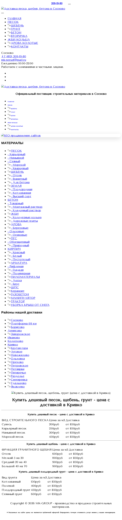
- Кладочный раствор (26, 210)
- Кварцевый (19, 168)
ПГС (14, 238)
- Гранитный (19, 179)
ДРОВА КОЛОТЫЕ (24, 43)
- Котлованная (21, 193)
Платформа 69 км (24, 323)
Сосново (17, 320)
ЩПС (15, 287)
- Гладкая (17, 270)
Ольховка (18, 358)
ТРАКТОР (18, 301)
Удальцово (18, 383)
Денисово (15, 330)
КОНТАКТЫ (19, 46)
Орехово (17, 362)
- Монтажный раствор (26, 207)
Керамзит (17, 291)
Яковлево (18, 386)
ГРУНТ (15, 29)
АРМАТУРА (19, 263)
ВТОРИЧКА (19, 36)
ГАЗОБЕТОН (20, 294)
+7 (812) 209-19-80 (13, 56)
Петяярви (17, 369)
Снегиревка (19, 379)
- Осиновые (19, 235)
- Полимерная (20, 273)
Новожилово (20, 355)
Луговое (16, 351)
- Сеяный (14, 161)
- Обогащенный (19, 242)
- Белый (16, 256)
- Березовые (19, 228)
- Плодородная (21, 189)
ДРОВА (16, 224)
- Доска (16, 280)
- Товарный (15, 203)
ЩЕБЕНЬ (17, 25)
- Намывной (16, 158)
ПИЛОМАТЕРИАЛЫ (25, 277)
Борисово (17, 327)
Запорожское (20, 334)
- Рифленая (16, 266)
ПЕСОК (13, 22)
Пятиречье (18, 372)
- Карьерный (16, 154)
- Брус (15, 284)
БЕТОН (16, 32)
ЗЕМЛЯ (16, 186)
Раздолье (17, 376)
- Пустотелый (20, 259)
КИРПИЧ (14, 249)
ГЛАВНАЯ (14, 18)
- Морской (18, 165)
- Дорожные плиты (24, 221)
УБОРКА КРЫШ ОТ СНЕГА (30, 305)
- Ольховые (16, 231)
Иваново (14, 337)
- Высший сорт (21, 196)
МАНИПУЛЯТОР (23, 298)
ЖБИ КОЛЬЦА (19, 39)
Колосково (15, 341)
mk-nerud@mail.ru (13, 60)
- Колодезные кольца (26, 217)
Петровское (19, 365)
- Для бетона (20, 182)
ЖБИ (15, 214)
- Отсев (16, 175)
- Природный (20, 245)
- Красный (18, 252)
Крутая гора (19, 348)
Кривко (13, 344)
